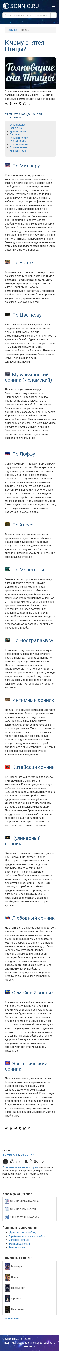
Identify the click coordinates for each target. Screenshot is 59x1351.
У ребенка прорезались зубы (27, 1236)
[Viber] (20, 104)
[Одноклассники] (11, 104)
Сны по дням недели (23, 1209)
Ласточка (15, 134)
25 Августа (10, 1154)
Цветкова (17, 1309)
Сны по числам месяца (24, 1201)
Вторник (27, 1154)
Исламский (18, 1287)
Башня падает (18, 1247)
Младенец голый (19, 1243)
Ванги (14, 1277)
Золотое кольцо (19, 1239)
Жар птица (16, 128)
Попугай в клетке (19, 137)
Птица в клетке (18, 141)
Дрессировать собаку (23, 1232)
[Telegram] (15, 104)
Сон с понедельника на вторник (20, 1167)
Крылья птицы (18, 131)
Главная (12, 29)
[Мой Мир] (29, 104)
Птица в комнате (19, 144)
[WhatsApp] (25, 104)
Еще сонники (10, 1318)
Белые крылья (17, 124)
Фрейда (16, 1298)
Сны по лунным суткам (24, 1216)
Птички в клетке (19, 147)
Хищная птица (18, 150)
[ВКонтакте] (6, 104)
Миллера (16, 1266)
